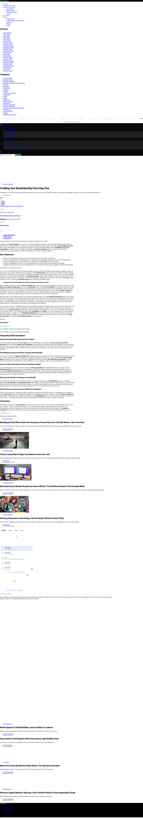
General (5, 91)
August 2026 (7, 33)
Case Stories (10, 9)
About (5, 17)
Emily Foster (6, 460)
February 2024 (7, 71)
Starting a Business (12, 12)
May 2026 (6, 37)
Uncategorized (8, 111)
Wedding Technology (9, 114)
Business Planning (8, 81)
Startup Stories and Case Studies (13, 108)
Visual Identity (7, 238)
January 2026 (7, 44)
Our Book (6, 15)
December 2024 (8, 61)
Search (18, 155)
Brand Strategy (7, 236)
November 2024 (8, 62)
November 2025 (8, 47)
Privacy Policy (7, 807)
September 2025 (8, 51)
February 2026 (7, 42)
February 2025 (7, 57)
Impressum (6, 810)
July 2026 (6, 34)
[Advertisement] (71, 170)
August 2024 (7, 67)
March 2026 (7, 41)
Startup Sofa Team (4, 225)
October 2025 (7, 49)
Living (5, 98)
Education (6, 86)
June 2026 (6, 36)
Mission (9, 23)
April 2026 (6, 39)
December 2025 (8, 46)
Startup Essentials (9, 7)
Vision (8, 25)
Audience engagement (9, 235)
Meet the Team (11, 18)
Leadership (6, 95)
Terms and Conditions (10, 808)
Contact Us (10, 22)
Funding (9, 13)
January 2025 (7, 59)
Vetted (5, 4)
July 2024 (6, 69)
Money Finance (11, 10)
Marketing (6, 99)
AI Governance (7, 78)
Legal (5, 96)
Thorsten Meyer (7, 745)
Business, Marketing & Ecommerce (14, 83)
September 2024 (8, 66)
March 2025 (7, 56)
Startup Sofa (3, 1)
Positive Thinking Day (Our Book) (15, 20)
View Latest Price (5, 326)
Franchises (6, 88)
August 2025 (7, 52)
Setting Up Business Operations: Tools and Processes (10, 215)
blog (4, 812)
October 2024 (7, 64)
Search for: (3, 153)
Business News (8, 80)
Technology (7, 109)
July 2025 (6, 54)
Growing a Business (9, 5)
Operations (6, 103)
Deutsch (5, 85)
